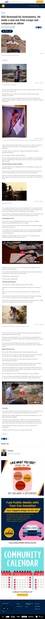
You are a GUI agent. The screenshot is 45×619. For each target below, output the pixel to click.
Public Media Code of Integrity (29, 604)
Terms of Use (37, 609)
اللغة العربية (4, 60)
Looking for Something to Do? (22, 592)
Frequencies (37, 603)
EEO (26, 606)
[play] (3, 6)
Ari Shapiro (13, 26)
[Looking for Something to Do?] (22, 568)
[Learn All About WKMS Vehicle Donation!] (22, 519)
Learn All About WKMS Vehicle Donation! (22, 543)
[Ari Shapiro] (3, 452)
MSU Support (37, 606)
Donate (40, 1)
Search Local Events (22, 595)
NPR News (3, 12)
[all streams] (43, 5)
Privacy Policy (19, 606)
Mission (18, 603)
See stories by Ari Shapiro (14, 453)
